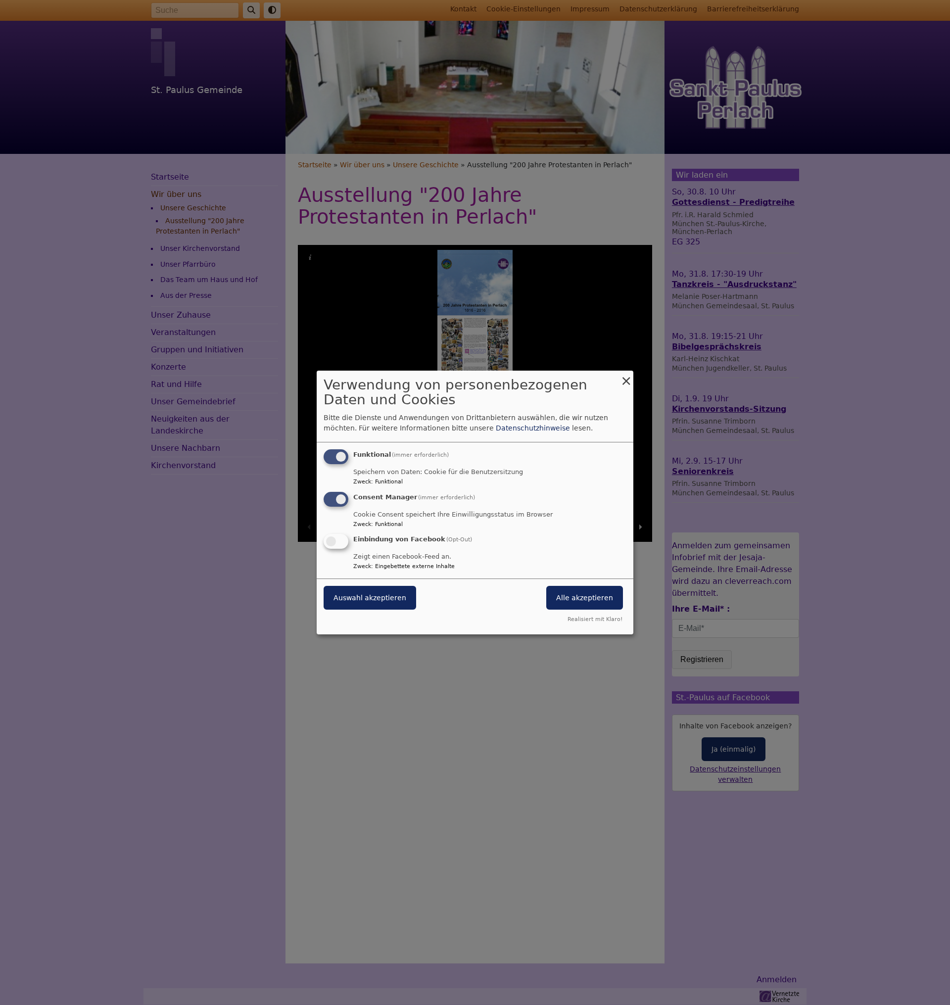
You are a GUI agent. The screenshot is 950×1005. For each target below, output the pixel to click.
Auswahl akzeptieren (369, 598)
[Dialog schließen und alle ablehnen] (625, 377)
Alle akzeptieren (584, 598)
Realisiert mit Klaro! (595, 619)
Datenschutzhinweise (533, 428)
